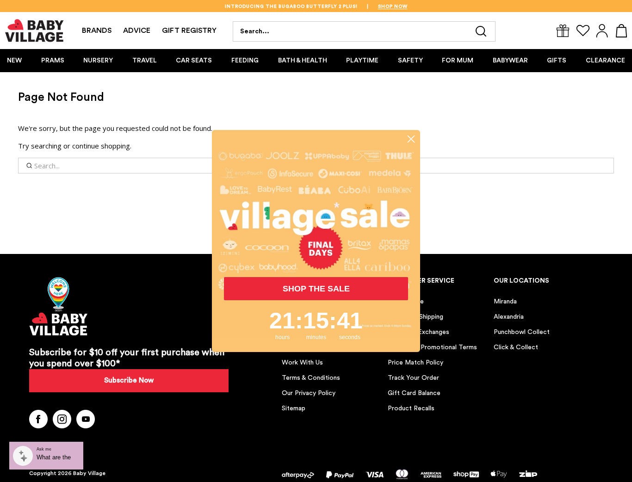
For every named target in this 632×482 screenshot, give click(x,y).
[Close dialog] (411, 139)
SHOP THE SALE (316, 288)
